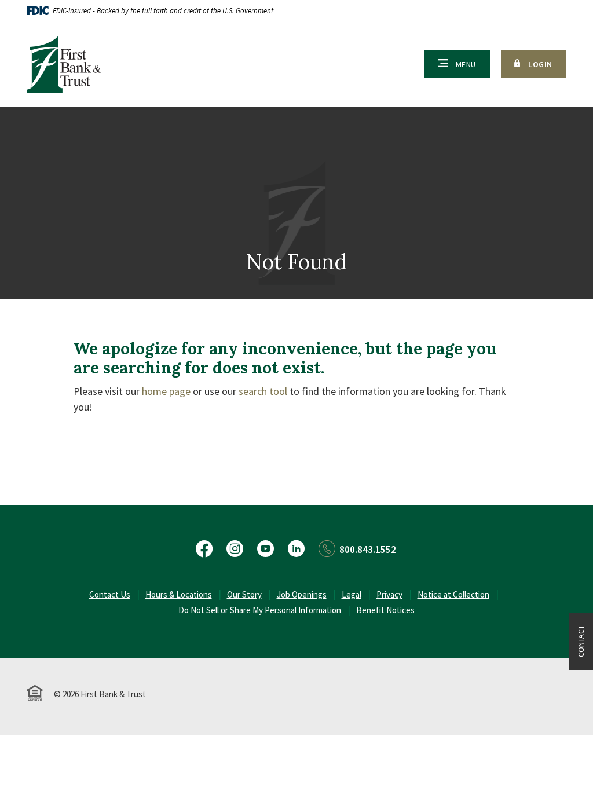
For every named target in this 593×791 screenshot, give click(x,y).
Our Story (244, 594)
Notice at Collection (453, 594)
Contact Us (109, 594)
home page (166, 391)
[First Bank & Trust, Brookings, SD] (64, 64)
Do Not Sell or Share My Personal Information (259, 610)
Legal (351, 594)
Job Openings (302, 594)
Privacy (389, 594)
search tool (263, 391)
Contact (581, 641)
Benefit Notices (385, 610)
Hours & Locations (178, 594)
